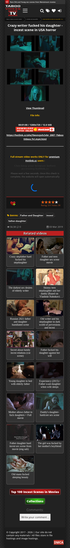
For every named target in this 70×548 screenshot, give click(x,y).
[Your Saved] (53, 11)
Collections (35, 501)
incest (49, 215)
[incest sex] (13, 10)
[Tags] (47, 11)
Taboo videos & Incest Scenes (14, 19)
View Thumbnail (35, 108)
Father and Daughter (32, 19)
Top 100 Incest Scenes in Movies (35, 492)
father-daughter (17, 221)
